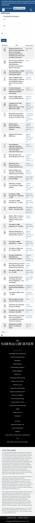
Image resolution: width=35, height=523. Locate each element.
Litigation (17, 431)
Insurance (17, 421)
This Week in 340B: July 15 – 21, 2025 (16, 271)
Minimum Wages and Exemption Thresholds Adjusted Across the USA (16, 171)
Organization (29, 45)
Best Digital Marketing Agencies (17, 353)
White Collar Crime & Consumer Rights (17, 442)
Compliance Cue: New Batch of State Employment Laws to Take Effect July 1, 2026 (16, 106)
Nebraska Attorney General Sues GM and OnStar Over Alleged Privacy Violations (16, 265)
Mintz (27, 299)
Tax (17, 438)
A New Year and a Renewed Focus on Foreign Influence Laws (16, 165)
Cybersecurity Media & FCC (17, 391)
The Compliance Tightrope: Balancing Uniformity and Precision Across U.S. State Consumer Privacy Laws (16, 148)
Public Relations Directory (17, 367)
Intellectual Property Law (17, 424)
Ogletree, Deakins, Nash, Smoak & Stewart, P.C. (29, 107)
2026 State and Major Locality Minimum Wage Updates (16, 185)
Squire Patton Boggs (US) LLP (29, 178)
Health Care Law (17, 412)
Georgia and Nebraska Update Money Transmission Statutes (15, 256)
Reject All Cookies (19, 8)
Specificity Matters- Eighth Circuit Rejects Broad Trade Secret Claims (16, 72)
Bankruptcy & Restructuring (17, 377)
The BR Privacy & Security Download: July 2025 (16, 311)
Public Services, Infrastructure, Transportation (17, 435)
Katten (27, 60)
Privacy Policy (17, 455)
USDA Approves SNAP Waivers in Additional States (15, 325)
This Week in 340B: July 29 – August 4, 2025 (16, 249)
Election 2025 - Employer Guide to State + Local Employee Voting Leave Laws (16, 218)
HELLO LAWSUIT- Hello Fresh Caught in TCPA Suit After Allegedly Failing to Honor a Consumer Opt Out (16, 81)
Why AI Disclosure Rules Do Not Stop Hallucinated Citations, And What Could (16, 115)
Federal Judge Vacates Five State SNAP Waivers (16, 97)
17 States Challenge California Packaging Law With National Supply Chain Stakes (16, 90)
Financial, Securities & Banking (17, 405)
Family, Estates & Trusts (17, 402)
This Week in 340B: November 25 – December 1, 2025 (16, 195)
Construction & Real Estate (17, 388)
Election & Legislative (17, 395)
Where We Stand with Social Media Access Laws (16, 155)
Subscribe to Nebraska (2, 335)
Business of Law (17, 384)
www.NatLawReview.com (12, 460)
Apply (4, 40)
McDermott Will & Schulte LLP (29, 72)
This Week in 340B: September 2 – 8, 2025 (15, 242)
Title (2, 33)
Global (17, 409)
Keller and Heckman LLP (28, 98)
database (8, 458)
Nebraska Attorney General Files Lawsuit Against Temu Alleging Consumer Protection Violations (16, 318)
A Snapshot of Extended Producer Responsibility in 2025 (16, 287)
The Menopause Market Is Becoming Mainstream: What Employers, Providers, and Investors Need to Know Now (16, 64)
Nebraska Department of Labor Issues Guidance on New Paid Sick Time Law (16, 233)
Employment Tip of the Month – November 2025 (16, 208)
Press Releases (17, 364)
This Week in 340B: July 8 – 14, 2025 (16, 293)
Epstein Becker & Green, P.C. (29, 171)
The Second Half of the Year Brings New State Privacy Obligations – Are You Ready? (16, 279)
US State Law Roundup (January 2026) (15, 177)
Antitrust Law (17, 374)
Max (4, 25)
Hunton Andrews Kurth (28, 265)
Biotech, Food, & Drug (17, 381)
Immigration (17, 416)
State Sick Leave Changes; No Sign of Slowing (16, 305)
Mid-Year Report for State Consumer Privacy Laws (16, 300)
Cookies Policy (6, 4)
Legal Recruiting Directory (17, 357)
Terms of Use (8, 455)
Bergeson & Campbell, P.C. (29, 287)
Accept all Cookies (7, 8)
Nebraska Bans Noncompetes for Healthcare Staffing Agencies (14, 126)
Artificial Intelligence (17, 371)
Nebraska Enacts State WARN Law (15, 135)
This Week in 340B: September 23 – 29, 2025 (16, 225)
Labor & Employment (17, 428)
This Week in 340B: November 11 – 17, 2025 (16, 201)
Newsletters (17, 360)
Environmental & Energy (17, 398)
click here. (13, 512)
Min (4, 19)
